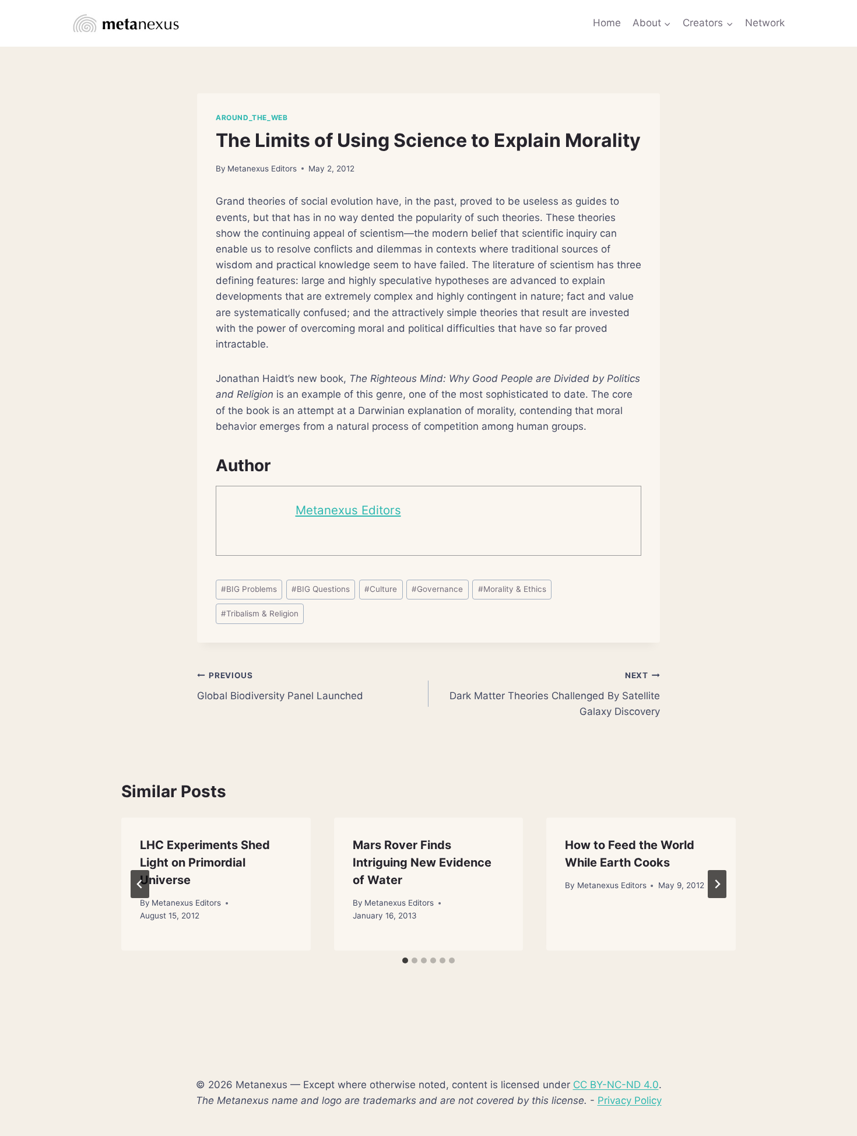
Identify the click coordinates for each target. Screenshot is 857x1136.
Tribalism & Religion (259, 613)
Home (607, 23)
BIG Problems (249, 589)
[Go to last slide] (140, 884)
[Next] (717, 884)
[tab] (405, 960)
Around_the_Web (251, 117)
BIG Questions (320, 589)
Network (765, 23)
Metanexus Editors (262, 168)
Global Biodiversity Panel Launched (280, 686)
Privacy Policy (630, 1100)
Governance (437, 589)
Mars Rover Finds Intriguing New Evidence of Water (422, 862)
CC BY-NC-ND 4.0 (616, 1085)
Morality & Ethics (512, 589)
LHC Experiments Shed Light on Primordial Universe (205, 862)
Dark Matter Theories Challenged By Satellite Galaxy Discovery (554, 694)
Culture (380, 589)
